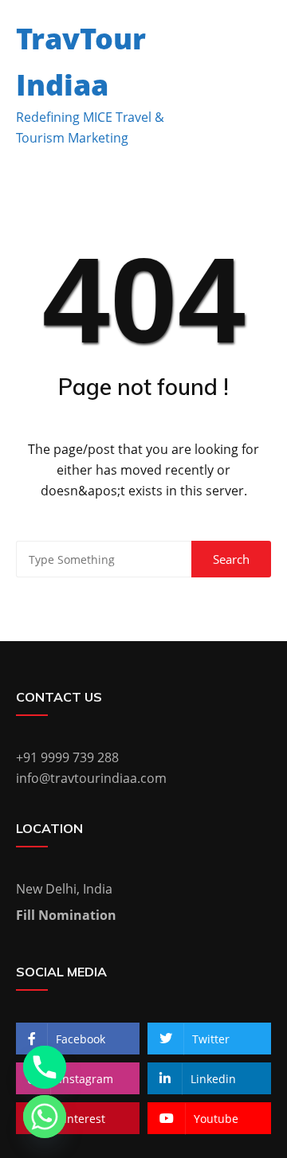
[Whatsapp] (44, 1116)
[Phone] (44, 1067)
